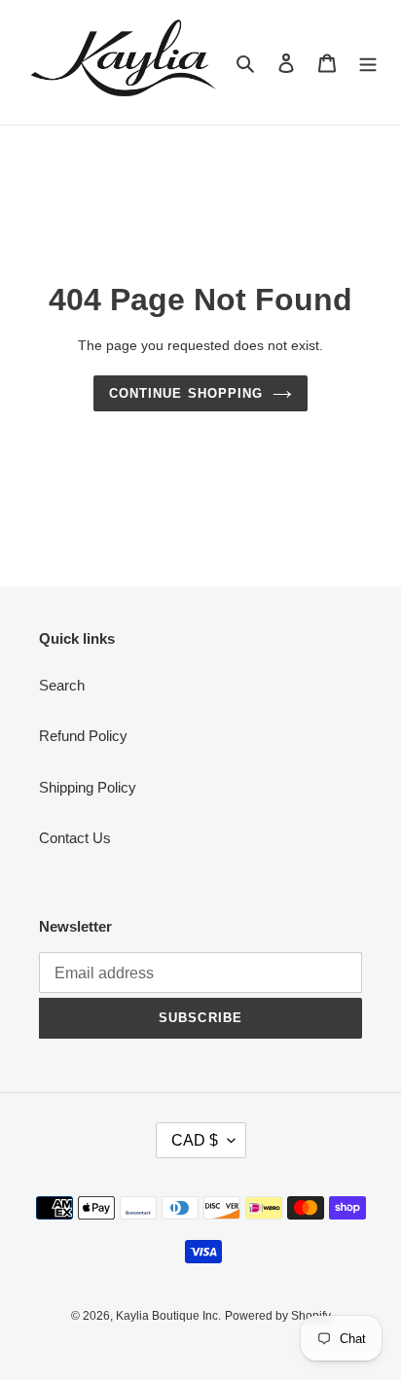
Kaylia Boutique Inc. (168, 1316)
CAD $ (194, 1140)
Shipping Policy (87, 787)
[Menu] (367, 63)
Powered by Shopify (278, 1316)
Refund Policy (83, 735)
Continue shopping (186, 393)
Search (62, 685)
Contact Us (75, 838)
